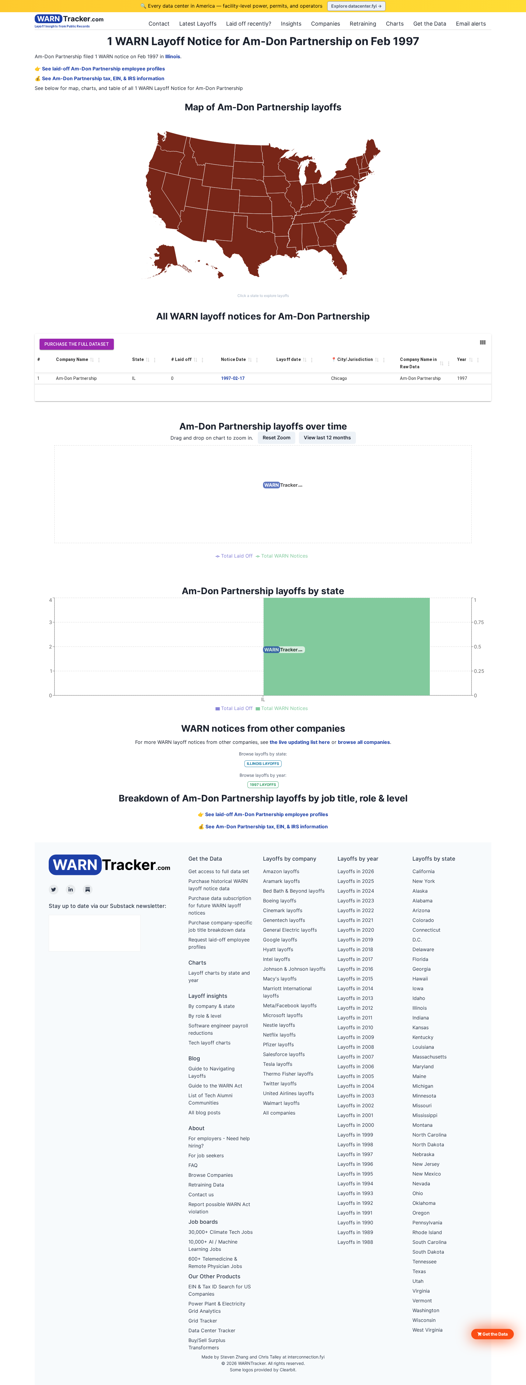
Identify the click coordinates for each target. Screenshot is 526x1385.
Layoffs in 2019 (355, 940)
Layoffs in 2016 (355, 969)
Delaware (423, 949)
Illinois (172, 56)
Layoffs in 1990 (355, 1222)
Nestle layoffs (279, 1025)
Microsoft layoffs (283, 1015)
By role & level (204, 1016)
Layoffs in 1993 (355, 1193)
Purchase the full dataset (76, 344)
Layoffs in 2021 (355, 920)
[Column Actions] (99, 360)
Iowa (417, 988)
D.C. (417, 940)
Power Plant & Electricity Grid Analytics (216, 1307)
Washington (425, 1310)
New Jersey (426, 1164)
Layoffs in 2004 (356, 1086)
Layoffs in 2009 (356, 1037)
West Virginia (427, 1330)
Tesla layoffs (277, 1064)
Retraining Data (206, 1185)
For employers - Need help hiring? (219, 1142)
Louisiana (423, 1047)
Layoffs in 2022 (356, 910)
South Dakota (428, 1252)
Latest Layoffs (197, 23)
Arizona (421, 910)
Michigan (422, 1086)
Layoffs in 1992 (355, 1203)
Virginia (421, 1291)
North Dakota (428, 1144)
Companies (325, 23)
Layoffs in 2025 (356, 881)
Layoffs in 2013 (355, 998)
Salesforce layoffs (284, 1054)
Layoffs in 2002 (356, 1105)
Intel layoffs (276, 959)
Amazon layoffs (281, 871)
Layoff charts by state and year (219, 976)
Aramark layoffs (281, 881)
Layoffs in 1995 (355, 1174)
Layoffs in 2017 (355, 959)
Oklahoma (424, 1203)
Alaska (420, 891)
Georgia (421, 969)
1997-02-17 (233, 378)
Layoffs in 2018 (355, 949)
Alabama (422, 901)
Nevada (421, 1183)
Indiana (420, 1018)
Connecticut (426, 930)
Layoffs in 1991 (355, 1213)
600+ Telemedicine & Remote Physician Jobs (215, 1262)
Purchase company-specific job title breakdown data (220, 926)
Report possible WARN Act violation (219, 1208)
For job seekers (206, 1155)
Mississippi (424, 1115)
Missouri (422, 1105)
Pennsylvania (427, 1222)
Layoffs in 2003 (356, 1096)
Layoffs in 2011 (355, 1018)
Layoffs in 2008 (356, 1047)
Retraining (363, 23)
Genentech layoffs (284, 920)
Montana (422, 1125)
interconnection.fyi (306, 1356)
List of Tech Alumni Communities (210, 1099)
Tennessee (424, 1261)
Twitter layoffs (279, 1083)
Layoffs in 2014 (355, 988)
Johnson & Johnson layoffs (294, 969)
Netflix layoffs (279, 1035)
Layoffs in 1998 (355, 1144)
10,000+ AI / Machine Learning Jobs (212, 1245)
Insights (291, 23)
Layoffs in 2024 (356, 891)
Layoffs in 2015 (355, 979)
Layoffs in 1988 (355, 1242)
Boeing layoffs (279, 901)
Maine (419, 1076)
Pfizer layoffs (278, 1044)
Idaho (418, 998)
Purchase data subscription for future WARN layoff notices (219, 905)
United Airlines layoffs (288, 1093)
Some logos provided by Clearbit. (263, 1369)
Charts (395, 23)
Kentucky (422, 1037)
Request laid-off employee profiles (219, 943)
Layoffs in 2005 (356, 1076)
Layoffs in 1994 (355, 1183)
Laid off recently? (248, 23)
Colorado (423, 920)
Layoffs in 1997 (355, 1154)
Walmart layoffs (281, 1103)
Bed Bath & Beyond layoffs (293, 891)
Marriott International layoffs (287, 992)
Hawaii (420, 979)
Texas (419, 1271)
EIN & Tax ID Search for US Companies (219, 1290)
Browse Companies (210, 1175)
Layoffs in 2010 (355, 1027)
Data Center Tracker (211, 1330)
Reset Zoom (276, 437)
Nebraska (423, 1154)
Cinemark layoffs (282, 910)
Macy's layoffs (279, 979)
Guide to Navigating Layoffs (211, 1072)
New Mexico (426, 1174)
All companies (279, 1113)
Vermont (422, 1301)
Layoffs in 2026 (356, 871)
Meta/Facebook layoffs (290, 1005)
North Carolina (429, 1135)
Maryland (423, 1066)
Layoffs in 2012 (355, 1008)
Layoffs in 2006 (356, 1066)
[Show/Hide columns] (483, 342)
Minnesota (424, 1096)
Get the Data (429, 23)
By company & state (211, 1006)
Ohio (417, 1193)
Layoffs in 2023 (356, 901)
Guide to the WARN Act (215, 1086)
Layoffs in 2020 (356, 930)
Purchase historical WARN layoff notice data (218, 884)
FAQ (193, 1165)
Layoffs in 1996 (355, 1164)
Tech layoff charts (209, 1043)
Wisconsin (424, 1320)
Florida (420, 959)
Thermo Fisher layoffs (288, 1074)
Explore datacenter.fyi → (356, 6)
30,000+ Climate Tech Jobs (220, 1232)
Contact (159, 23)
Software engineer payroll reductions (218, 1029)
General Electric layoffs (290, 930)
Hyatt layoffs (278, 949)
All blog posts (204, 1112)
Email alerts (471, 23)
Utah (417, 1281)
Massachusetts (429, 1057)
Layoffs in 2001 (355, 1115)
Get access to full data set (218, 871)
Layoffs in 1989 (355, 1232)
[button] (492, 1334)
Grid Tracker (202, 1321)
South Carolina (429, 1242)
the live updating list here (300, 742)
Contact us (201, 1194)
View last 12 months (327, 437)
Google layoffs (280, 940)
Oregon (421, 1213)
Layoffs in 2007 (356, 1057)
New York (423, 881)
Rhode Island (427, 1232)
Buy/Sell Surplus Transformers (206, 1344)
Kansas (420, 1027)
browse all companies (364, 742)
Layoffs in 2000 (356, 1125)
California (423, 871)
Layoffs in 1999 (355, 1135)
